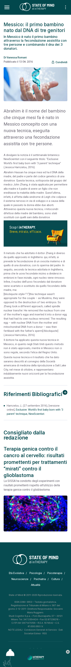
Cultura (55, 579)
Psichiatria (40, 579)
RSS (44, 633)
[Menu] (7, 7)
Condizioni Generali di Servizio (40, 629)
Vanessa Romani (17, 57)
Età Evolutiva (16, 573)
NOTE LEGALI (15, 629)
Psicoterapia (54, 573)
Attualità (35, 584)
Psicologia (35, 573)
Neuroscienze (19, 579)
